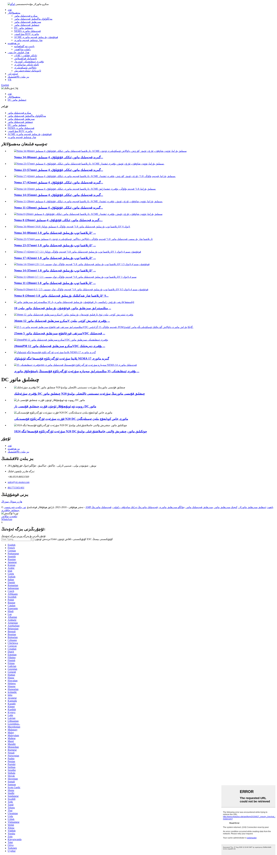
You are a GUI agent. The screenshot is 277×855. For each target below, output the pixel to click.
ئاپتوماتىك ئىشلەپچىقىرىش (27, 70)
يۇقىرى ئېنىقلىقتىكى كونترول (29, 61)
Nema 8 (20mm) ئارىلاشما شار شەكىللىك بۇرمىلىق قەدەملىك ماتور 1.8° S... (61, 295)
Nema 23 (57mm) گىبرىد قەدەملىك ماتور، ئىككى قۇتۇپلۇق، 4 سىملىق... (58, 170)
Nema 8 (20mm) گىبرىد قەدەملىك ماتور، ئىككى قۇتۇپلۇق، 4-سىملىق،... (58, 220)
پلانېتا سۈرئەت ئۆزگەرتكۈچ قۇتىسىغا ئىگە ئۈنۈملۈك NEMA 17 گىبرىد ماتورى (61, 358)
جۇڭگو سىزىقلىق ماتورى (172, 507)
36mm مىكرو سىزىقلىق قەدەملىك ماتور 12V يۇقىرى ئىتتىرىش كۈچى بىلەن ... (62, 321)
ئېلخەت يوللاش (9, 516)
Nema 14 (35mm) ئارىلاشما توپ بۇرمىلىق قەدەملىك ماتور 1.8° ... (55, 270)
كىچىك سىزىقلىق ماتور (225, 507)
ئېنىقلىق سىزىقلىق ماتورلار (252, 507)
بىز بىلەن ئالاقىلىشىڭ (18, 76)
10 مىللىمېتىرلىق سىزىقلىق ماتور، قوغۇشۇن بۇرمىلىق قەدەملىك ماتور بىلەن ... (62, 308)
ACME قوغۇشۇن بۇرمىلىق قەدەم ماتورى (36, 37)
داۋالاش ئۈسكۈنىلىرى (25, 67)
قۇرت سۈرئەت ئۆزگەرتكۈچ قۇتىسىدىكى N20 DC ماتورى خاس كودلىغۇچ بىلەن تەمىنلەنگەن (71, 419)
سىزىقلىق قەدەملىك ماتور (27, 22)
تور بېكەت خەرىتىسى (15, 507)
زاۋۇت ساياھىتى (22, 49)
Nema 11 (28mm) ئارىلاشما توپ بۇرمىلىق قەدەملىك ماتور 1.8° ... (55, 283)
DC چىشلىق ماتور (23, 28)
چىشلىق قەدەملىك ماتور (26, 25)
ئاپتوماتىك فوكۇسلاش (25, 58)
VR (9, 79)
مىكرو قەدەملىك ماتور (26, 15)
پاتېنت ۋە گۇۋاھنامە (24, 46)
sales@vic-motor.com (18, 482)
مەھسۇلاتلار (14, 12)
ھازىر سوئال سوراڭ (11, 501)
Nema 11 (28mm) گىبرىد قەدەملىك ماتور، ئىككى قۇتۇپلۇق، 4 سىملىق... (58, 207)
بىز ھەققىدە (14, 43)
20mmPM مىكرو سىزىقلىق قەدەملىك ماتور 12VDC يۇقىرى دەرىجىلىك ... (59, 346)
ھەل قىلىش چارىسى (18, 52)
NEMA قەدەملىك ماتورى (27, 31)
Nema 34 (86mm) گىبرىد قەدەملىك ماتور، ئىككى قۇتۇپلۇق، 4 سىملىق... (58, 157)
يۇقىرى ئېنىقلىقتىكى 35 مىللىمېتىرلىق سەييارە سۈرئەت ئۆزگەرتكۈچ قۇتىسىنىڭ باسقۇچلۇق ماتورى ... (76, 371)
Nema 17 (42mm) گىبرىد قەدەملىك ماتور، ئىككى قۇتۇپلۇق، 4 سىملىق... (58, 182)
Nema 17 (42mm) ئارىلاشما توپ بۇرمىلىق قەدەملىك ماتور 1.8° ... (55, 258)
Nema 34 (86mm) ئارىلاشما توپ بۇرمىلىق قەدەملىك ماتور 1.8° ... (55, 232)
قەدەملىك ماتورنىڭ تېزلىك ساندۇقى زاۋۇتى (135, 507)
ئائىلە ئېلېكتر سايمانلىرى (26, 64)
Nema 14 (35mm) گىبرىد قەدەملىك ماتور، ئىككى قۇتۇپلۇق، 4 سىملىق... (58, 195)
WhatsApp (6, 519)
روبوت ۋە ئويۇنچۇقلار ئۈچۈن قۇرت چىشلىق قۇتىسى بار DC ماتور (55, 406)
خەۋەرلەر (13, 73)
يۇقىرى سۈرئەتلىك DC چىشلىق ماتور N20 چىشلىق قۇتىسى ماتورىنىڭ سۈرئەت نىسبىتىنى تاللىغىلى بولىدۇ (79, 393)
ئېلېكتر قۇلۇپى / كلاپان (25, 55)
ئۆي (10, 9)
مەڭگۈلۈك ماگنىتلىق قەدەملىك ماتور (33, 18)
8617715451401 (16, 487)
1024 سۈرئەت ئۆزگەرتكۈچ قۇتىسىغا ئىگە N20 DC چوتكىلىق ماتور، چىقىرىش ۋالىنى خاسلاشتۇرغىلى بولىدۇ (80, 431)
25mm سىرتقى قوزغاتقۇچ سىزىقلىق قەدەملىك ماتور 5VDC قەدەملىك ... (59, 333)
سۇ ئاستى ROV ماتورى (26, 34)
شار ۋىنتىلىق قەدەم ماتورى (28, 40)
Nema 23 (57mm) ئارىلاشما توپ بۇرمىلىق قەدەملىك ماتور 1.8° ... (55, 245)
